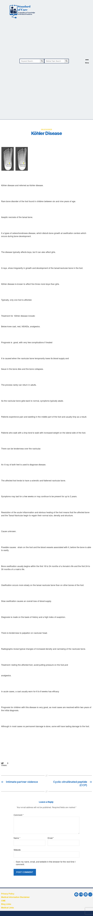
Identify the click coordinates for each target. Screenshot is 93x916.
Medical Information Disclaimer (15, 897)
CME (3, 900)
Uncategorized (46, 129)
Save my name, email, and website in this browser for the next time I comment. (46, 862)
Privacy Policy (7, 893)
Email (51, 838)
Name (17, 838)
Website (17, 849)
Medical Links (7, 907)
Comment (19, 815)
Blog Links (6, 904)
